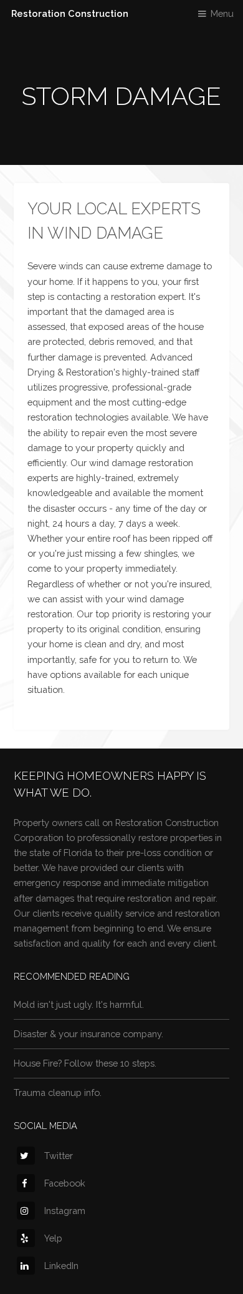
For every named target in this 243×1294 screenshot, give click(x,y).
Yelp (53, 1238)
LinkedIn (61, 1265)
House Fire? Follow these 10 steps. (85, 1063)
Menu (222, 13)
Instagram (64, 1210)
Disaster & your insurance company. (88, 1033)
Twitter (58, 1155)
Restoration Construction (69, 13)
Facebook (64, 1183)
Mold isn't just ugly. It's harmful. (79, 1004)
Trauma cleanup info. (58, 1092)
